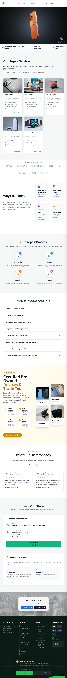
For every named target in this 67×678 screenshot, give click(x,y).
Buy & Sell (23, 651)
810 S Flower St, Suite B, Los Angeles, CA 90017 (29, 525)
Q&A (51, 3)
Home (18, 3)
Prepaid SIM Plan (25, 645)
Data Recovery (25, 642)
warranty (49, 285)
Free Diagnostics (25, 626)
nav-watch (24, 640)
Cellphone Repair (25, 628)
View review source (11, 488)
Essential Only (42, 673)
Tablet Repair (24, 631)
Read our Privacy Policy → (26, 669)
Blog (40, 3)
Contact (46, 3)
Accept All (24, 673)
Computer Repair (25, 633)
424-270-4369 (42, 633)
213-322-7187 (41, 637)
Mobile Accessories (24, 648)
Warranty (23, 654)
